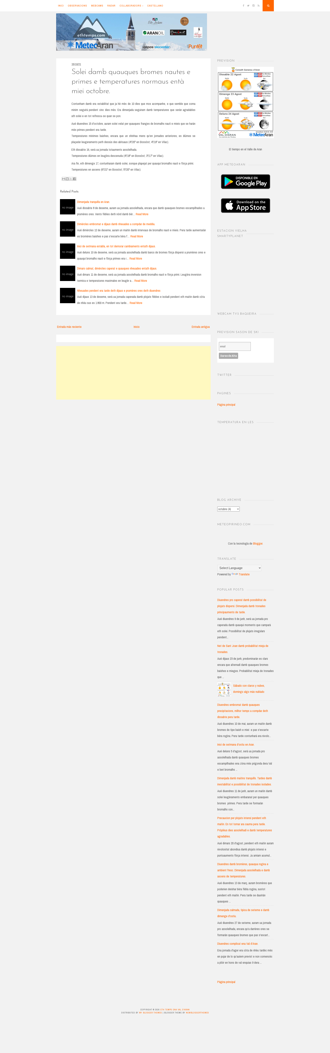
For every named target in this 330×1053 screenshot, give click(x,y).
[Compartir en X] (71, 179)
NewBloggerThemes (197, 1012)
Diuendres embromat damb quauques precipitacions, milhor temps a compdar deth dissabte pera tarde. (242, 711)
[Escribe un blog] (67, 179)
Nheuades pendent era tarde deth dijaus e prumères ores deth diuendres (118, 290)
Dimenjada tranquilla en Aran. (93, 202)
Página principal (226, 404)
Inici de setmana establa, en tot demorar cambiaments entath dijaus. (116, 246)
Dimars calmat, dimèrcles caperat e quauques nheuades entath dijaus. (117, 268)
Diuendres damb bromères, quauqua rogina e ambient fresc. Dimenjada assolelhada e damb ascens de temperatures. (243, 870)
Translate (244, 574)
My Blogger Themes (150, 1012)
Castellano (155, 5)
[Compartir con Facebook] (74, 179)
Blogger (257, 543)
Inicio (137, 327)
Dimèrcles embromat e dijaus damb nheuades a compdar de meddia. (116, 224)
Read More (142, 214)
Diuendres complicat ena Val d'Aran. (237, 943)
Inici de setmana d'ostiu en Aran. (235, 744)
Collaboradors (130, 5)
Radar (111, 5)
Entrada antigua (201, 327)
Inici (61, 5)
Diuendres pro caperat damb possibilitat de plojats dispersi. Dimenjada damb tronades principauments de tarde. (241, 606)
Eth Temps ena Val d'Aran (175, 1009)
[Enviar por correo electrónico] (64, 179)
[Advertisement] (133, 373)
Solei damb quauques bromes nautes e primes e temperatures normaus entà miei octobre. (130, 81)
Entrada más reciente (69, 327)
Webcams (97, 5)
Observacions (77, 5)
